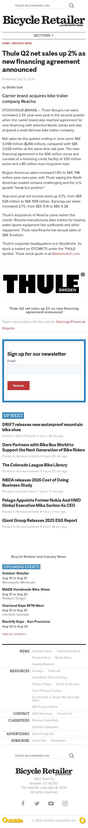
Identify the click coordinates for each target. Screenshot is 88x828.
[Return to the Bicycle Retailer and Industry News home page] (44, 25)
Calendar (54, 671)
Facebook (23, 803)
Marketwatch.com (66, 254)
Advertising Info (43, 734)
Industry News (22, 43)
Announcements (27, 456)
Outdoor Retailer (15, 573)
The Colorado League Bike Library (34, 465)
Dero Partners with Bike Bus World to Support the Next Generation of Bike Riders (43, 447)
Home (5, 43)
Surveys (38, 671)
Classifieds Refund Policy (49, 677)
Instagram (65, 803)
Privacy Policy (41, 684)
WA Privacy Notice (45, 707)
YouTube (51, 803)
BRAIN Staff (15, 87)
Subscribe (39, 740)
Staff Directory (42, 713)
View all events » (14, 634)
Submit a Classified (45, 727)
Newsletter (58, 740)
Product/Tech (41, 658)
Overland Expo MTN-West (23, 605)
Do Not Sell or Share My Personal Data (55, 698)
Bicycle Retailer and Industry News (38, 556)
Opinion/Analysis (69, 651)
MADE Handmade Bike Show (26, 589)
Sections (43, 35)
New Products (26, 436)
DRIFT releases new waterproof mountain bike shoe (42, 427)
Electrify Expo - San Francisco (26, 621)
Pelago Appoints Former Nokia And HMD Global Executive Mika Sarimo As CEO (41, 502)
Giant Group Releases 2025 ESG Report (39, 520)
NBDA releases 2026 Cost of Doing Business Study (35, 482)
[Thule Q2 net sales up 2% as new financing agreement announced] (44, 305)
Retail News (63, 658)
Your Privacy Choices (47, 691)
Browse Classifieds (45, 720)
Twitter (37, 803)
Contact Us (64, 713)
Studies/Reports (43, 664)
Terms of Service (67, 684)
